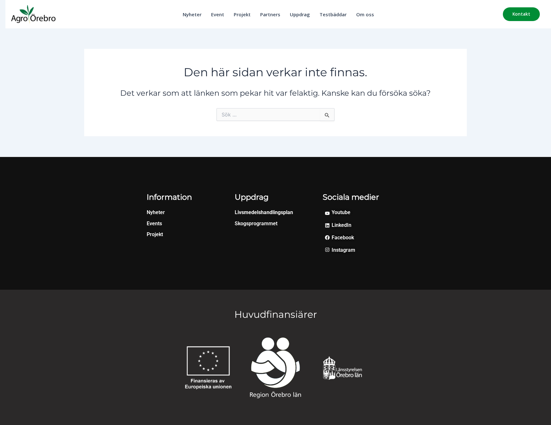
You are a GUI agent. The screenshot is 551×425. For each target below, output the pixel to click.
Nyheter (192, 14)
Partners (270, 14)
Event (217, 14)
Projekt (242, 14)
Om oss (365, 14)
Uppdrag (300, 14)
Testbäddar (333, 14)
